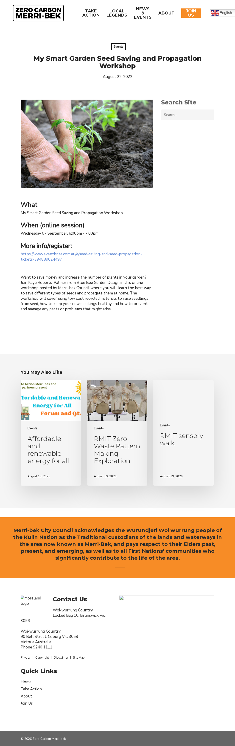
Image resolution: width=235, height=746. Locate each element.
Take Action (31, 689)
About (26, 696)
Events (118, 46)
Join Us (27, 703)
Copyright (42, 658)
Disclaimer (61, 658)
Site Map (79, 658)
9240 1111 (42, 647)
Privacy (26, 658)
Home (26, 682)
